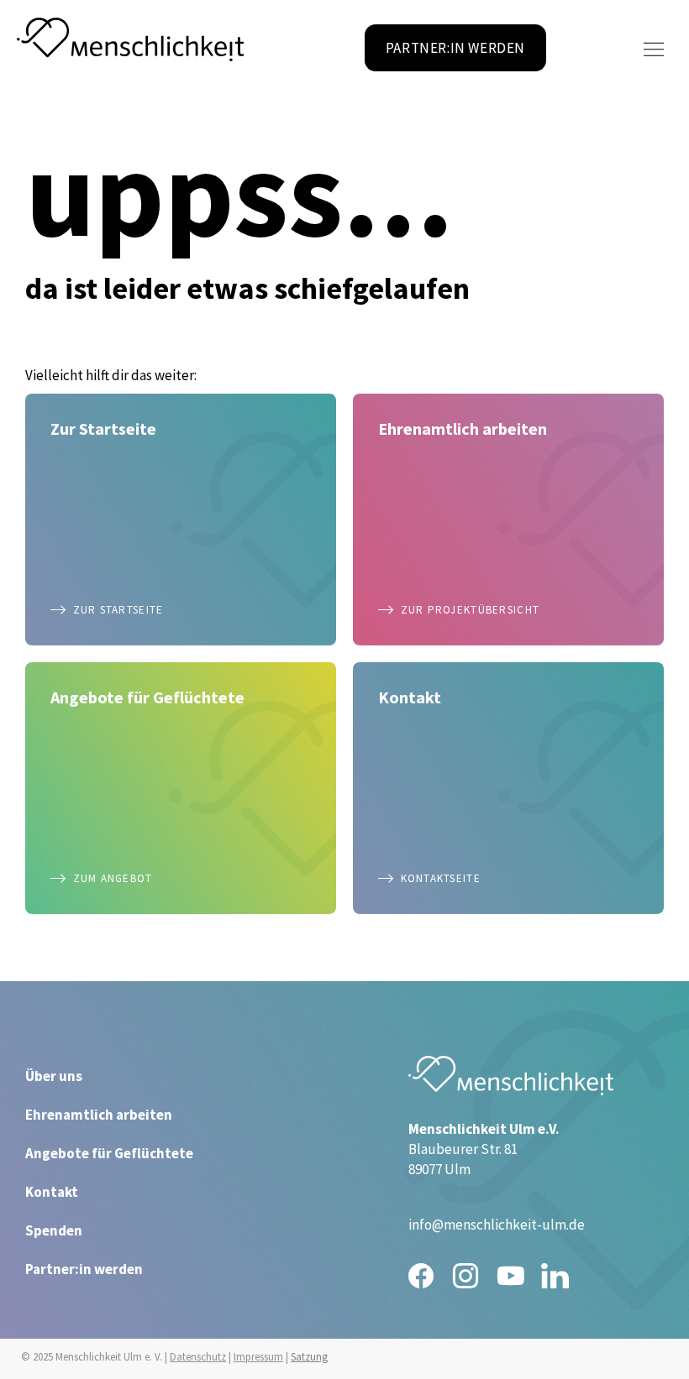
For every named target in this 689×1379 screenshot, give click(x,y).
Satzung (309, 1357)
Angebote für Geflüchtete (109, 1153)
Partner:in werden (84, 1269)
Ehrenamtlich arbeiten (98, 1114)
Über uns (53, 1076)
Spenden (53, 1230)
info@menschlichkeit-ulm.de (496, 1224)
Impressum (258, 1357)
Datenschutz (198, 1357)
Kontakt (51, 1192)
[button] (653, 49)
